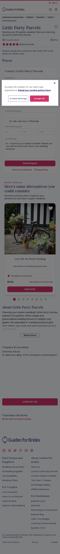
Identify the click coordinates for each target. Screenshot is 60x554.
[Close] (54, 83)
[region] (30, 93)
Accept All (39, 98)
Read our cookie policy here (34, 90)
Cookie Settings (18, 98)
